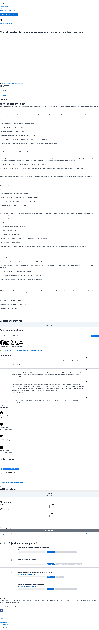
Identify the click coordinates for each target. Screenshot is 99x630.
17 (26, 405)
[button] (1, 324)
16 (25, 405)
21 (33, 405)
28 (44, 405)
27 (43, 405)
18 (28, 405)
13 (20, 405)
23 (36, 405)
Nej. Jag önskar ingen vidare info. (8, 526)
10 (15, 405)
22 (35, 405)
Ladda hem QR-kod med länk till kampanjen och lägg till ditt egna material (24, 350)
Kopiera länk (95, 336)
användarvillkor (4, 535)
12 (18, 405)
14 (22, 405)
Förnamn (2, 504)
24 (38, 405)
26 (41, 405)
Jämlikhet (3, 83)
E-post (6, 509)
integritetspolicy (88, 533)
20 (31, 405)
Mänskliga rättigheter (17, 83)
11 (17, 405)
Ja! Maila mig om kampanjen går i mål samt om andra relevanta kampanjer (17, 528)
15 (23, 405)
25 (39, 405)
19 (30, 405)
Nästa (47, 405)
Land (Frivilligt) (53, 513)
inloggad (11, 464)
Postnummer (3, 513)
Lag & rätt (9, 83)
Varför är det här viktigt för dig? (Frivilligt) (8, 517)
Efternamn (52, 504)
